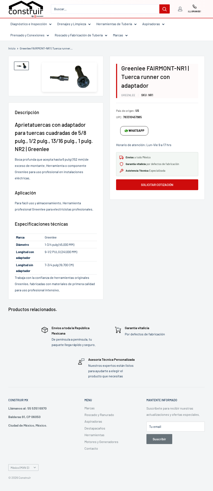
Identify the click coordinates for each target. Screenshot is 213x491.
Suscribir (159, 439)
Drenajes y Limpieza (71, 24)
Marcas (118, 35)
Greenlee (128, 95)
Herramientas (94, 435)
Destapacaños (94, 428)
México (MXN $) (20, 467)
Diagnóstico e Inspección (28, 24)
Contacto (91, 448)
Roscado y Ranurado (99, 415)
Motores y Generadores (101, 442)
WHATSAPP (136, 130)
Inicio (12, 48)
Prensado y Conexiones (27, 35)
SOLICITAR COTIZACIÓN (157, 185)
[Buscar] (164, 9)
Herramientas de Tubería (114, 24)
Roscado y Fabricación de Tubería (79, 35)
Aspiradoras (151, 24)
